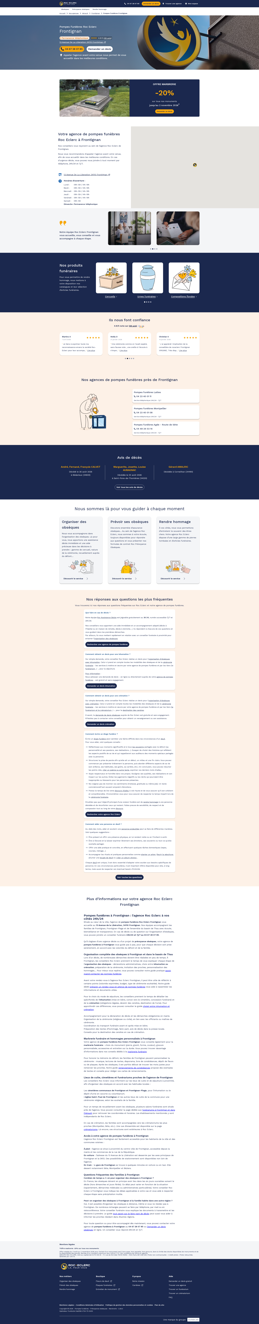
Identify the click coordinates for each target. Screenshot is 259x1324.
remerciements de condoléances (134, 1068)
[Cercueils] (144, 302)
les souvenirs (138, 747)
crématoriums (90, 1129)
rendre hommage (150, 802)
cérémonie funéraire (99, 797)
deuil (163, 739)
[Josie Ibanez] (125, 358)
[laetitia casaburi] (133, 358)
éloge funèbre (100, 739)
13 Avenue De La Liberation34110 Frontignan (81, 42)
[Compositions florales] (148, 302)
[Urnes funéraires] (146, 302)
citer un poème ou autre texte (116, 770)
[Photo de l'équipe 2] (152, 249)
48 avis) (133, 326)
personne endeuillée (130, 829)
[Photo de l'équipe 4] (156, 249)
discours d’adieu (122, 791)
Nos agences (74, 13)
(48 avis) (108, 38)
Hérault (85, 13)
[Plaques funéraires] (150, 302)
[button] (195, 165)
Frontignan (95, 13)
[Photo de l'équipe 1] (150, 249)
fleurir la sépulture (165, 854)
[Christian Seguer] (131, 358)
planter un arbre (148, 854)
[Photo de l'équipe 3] (154, 249)
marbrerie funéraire (137, 1051)
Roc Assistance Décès (106, 617)
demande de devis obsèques (107, 715)
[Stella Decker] (129, 358)
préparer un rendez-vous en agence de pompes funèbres (117, 987)
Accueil (62, 13)
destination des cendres (133, 710)
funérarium (90, 669)
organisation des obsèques (106, 638)
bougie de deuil (106, 858)
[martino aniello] (127, 358)
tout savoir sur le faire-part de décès (131, 1213)
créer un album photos (126, 858)
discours (119, 808)
